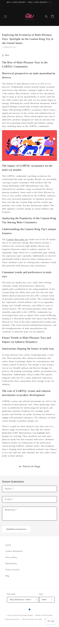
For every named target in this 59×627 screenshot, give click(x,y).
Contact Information (14, 551)
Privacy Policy (11, 557)
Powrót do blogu (31, 466)
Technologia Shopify (26, 615)
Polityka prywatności (12, 619)
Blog (7, 576)
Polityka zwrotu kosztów (44, 615)
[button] (5, 17)
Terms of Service (12, 569)
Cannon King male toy (17, 239)
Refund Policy (11, 563)
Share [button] (7, 55)
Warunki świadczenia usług (32, 619)
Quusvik (15, 615)
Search (8, 545)
